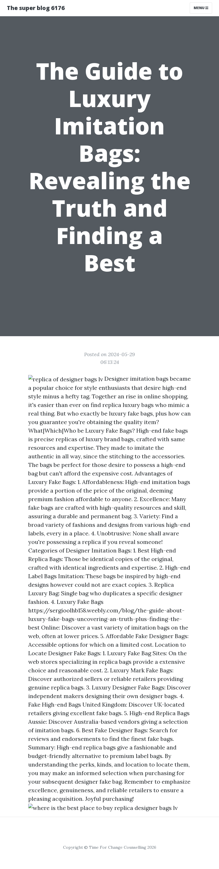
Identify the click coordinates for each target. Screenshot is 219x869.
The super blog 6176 (36, 8)
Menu (199, 7)
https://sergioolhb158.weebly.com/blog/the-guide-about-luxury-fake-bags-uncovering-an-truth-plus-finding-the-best (106, 619)
